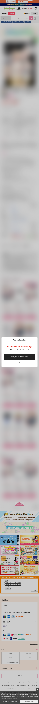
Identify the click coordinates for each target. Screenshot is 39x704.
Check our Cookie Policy (10, 701)
